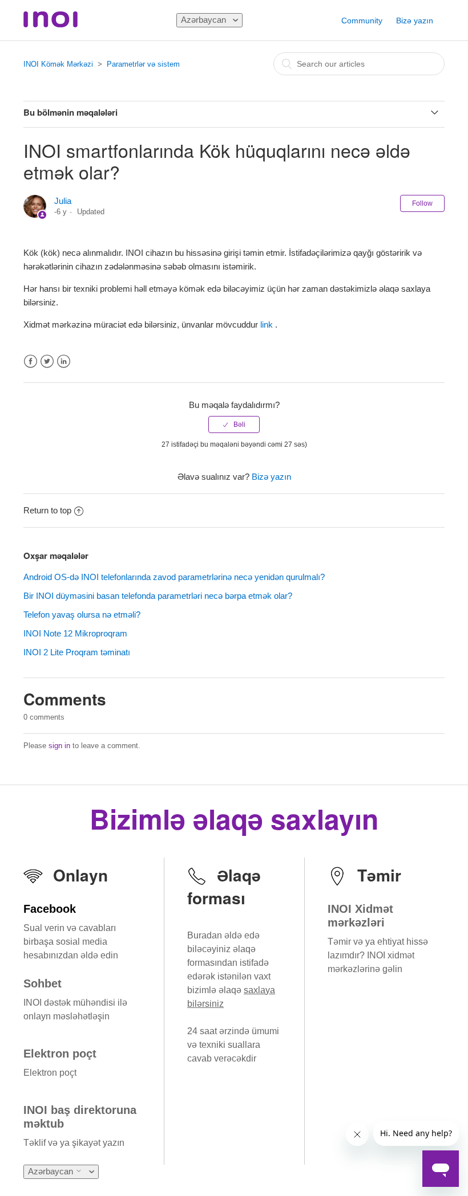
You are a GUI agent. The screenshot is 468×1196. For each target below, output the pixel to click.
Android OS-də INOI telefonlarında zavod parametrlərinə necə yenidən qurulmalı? (174, 577)
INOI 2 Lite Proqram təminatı (76, 652)
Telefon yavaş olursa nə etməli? (81, 614)
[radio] (234, 424)
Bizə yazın (414, 20)
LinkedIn (64, 361)
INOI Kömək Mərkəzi (58, 64)
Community (361, 20)
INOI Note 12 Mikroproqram (75, 633)
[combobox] (359, 63)
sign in (59, 745)
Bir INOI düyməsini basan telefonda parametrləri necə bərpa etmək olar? (157, 596)
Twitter (47, 361)
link (267, 324)
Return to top (47, 510)
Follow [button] (422, 203)
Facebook (30, 361)
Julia (62, 201)
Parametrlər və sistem (143, 64)
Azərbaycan (204, 20)
